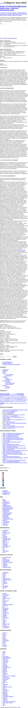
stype (11, 12)
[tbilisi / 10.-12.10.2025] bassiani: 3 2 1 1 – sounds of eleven (14, 415)
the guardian (5, 585)
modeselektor (5, 609)
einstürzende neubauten (8, 604)
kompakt (4, 641)
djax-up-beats (5, 661)
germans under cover (7, 506)
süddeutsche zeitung (7, 579)
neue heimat (5, 679)
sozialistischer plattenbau (8, 696)
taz (13, 403)
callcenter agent (6, 501)
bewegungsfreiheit (4, 395)
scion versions (6, 690)
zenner (23, 403)
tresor (15, 403)
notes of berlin (6, 515)
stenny (8, 403)
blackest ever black (7, 657)
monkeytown (5, 677)
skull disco (5, 694)
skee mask (23, 401)
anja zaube (12, 394)
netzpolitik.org (6, 511)
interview (19, 398)
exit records (5, 666)
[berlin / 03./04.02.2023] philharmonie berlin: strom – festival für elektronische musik (13, 8)
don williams (13, 396)
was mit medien (6, 380)
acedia (4, 651)
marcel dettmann (8, 14)
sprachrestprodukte (7, 567)
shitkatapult (5, 692)
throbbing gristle (6, 623)
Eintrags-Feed (6, 491)
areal (4, 653)
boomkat (4, 635)
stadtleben (14, 12)
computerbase (6, 572)
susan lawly (5, 699)
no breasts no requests (7, 512)
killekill (23, 398)
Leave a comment (18, 15)
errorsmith (5, 664)
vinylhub (5, 646)
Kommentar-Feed (6, 493)
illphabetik (5, 671)
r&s (3, 683)
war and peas (5, 627)
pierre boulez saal (6, 546)
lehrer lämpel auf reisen (8, 562)
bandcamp (5, 632)
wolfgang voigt (11, 15)
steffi (5, 403)
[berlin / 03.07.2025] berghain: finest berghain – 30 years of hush (13, 427)
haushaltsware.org (6, 667)
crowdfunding (21, 395)
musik (4, 373)
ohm (27, 399)
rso (15, 401)
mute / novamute (6, 678)
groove (4, 576)
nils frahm (5, 611)
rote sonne (5, 547)
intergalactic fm (6, 540)
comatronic (5, 660)
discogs (4, 637)
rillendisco (12, 401)
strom (1, 15)
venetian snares (6, 626)
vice (3, 588)
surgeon (4, 621)
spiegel (4, 581)
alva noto (5, 593)
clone (4, 636)
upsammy (5, 15)
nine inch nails (6, 613)
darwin (1, 396)
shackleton (17, 401)
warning (20, 403)
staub (2, 403)
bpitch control (6, 658)
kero (4, 606)
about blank (4, 394)
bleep (4, 634)
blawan (24, 12)
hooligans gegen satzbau (8, 507)
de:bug (4, 574)
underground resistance (8, 702)
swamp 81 (5, 700)
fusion (4, 535)
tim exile (4, 625)
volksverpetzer (6, 522)
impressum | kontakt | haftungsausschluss (11, 364)
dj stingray (9, 396)
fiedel (25, 396)
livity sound (5, 673)
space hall (5, 645)
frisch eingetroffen (9, 374)
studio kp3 (7, 386)
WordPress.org (6, 494)
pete (1, 401)
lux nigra (5, 674)
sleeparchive (5, 695)
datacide (4, 558)
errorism (4, 663)
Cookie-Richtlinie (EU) (8, 362)
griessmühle (7, 398)
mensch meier (13, 399)
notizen (7, 378)
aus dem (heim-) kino (10, 383)
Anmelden (5, 490)
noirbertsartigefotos (7, 514)
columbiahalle (13, 395)
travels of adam (6, 521)
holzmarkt (5, 537)
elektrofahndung (6, 559)
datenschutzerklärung (7, 363)
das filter (4, 573)
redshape (5, 616)
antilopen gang (6, 594)
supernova (5, 582)
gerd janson (2, 398)
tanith (4, 622)
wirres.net (5, 523)
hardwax (4, 639)
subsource (5, 697)
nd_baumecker (19, 399)
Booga (4, 409)
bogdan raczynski (6, 598)
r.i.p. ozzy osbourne (10, 422)
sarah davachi (6, 617)
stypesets (7, 387)
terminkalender (20, 12)
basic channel (5, 656)
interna (4, 372)
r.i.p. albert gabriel (10, 412)
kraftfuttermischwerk (7, 509)
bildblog (4, 500)
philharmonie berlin (17, 14)
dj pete (4, 603)
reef (3, 401)
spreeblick (5, 520)
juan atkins (2, 14)
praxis (4, 642)
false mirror (5, 605)
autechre (4, 597)
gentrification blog (7, 505)
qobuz (4, 643)
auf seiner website (21, 250)
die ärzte (4, 602)
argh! (4, 499)
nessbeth (4, 563)
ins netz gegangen (9, 384)
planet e (4, 680)
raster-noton (5, 684)
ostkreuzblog (5, 516)
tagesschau (5, 583)
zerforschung (5, 525)
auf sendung (8, 381)
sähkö (4, 688)
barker (15, 394)
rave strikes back (6, 517)
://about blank (6, 530)
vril (17, 403)
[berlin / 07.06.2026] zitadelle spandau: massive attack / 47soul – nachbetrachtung (15, 410)
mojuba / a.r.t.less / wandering (9, 675)
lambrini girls (5, 608)
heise (4, 577)
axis (3, 655)
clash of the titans (6, 532)
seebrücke (5, 565)
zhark (4, 705)
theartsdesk (5, 587)
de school (5, 533)
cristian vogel (5, 600)
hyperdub (5, 668)
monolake (5, 610)
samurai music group (7, 686)
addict (4, 652)
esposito (22, 396)
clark (4, 599)
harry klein (5, 536)
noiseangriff (5, 564)
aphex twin (5, 595)
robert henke (24, 14)
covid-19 (17, 395)
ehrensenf (5, 504)
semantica (5, 691)
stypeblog (2, 3)
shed (20, 401)
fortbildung (5, 370)
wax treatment (6, 551)
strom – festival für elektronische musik (8, 38)
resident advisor (6, 578)
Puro (19, 707)
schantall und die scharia (8, 518)
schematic (5, 689)
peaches (4, 614)
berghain (20, 394)
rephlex (4, 685)
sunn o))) (5, 620)
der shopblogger (6, 503)
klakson (4, 672)
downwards (5, 662)
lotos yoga (5, 543)
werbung (5, 385)
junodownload (6, 640)
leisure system (6, 542)
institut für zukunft (13, 398)
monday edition (6, 510)
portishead (5, 615)
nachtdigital (5, 544)
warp (4, 703)
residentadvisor (7, 401)
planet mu (5, 681)
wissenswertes (8, 375)
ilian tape (5, 669)
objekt (24, 399)
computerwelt (6, 369)
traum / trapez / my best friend (9, 701)
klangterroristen (6, 561)
